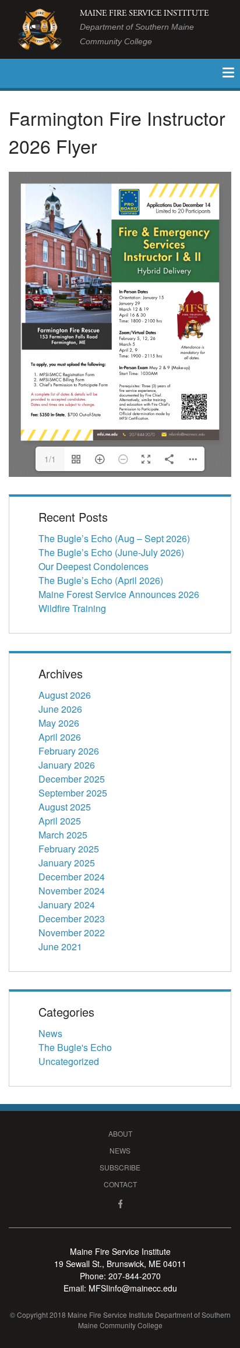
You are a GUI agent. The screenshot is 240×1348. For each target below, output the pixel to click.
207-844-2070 (134, 1276)
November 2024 (71, 890)
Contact (120, 1184)
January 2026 (66, 765)
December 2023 (71, 918)
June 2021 (60, 946)
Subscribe (120, 1167)
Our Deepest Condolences (93, 566)
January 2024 (66, 904)
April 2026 (59, 737)
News (50, 1033)
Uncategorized (68, 1061)
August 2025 (64, 806)
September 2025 (72, 792)
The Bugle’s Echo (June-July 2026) (111, 552)
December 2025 (71, 779)
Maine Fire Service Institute (144, 27)
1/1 (50, 459)
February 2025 (68, 848)
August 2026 (64, 695)
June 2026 (60, 709)
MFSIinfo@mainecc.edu (133, 1288)
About (120, 1133)
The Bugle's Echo (75, 1047)
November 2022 (71, 932)
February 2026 (68, 751)
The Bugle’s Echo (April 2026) (100, 580)
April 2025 (59, 820)
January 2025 (66, 862)
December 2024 (71, 876)
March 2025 (62, 834)
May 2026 (58, 723)
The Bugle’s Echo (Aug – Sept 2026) (114, 538)
